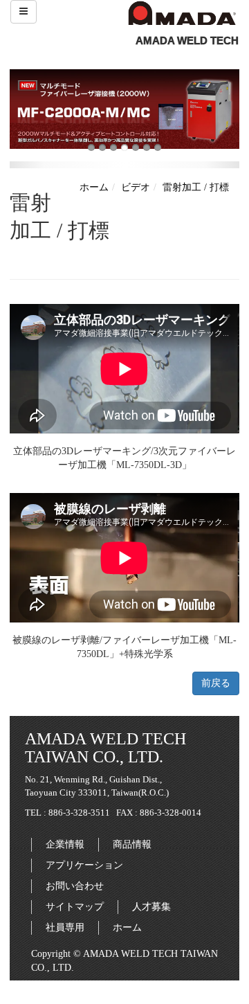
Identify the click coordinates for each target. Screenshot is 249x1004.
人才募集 (151, 907)
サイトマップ (75, 907)
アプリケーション (84, 865)
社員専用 (65, 927)
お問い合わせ (75, 886)
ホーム (94, 187)
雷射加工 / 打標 (196, 187)
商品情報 (132, 844)
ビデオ (135, 187)
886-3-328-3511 (79, 812)
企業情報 (65, 844)
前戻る (215, 683)
